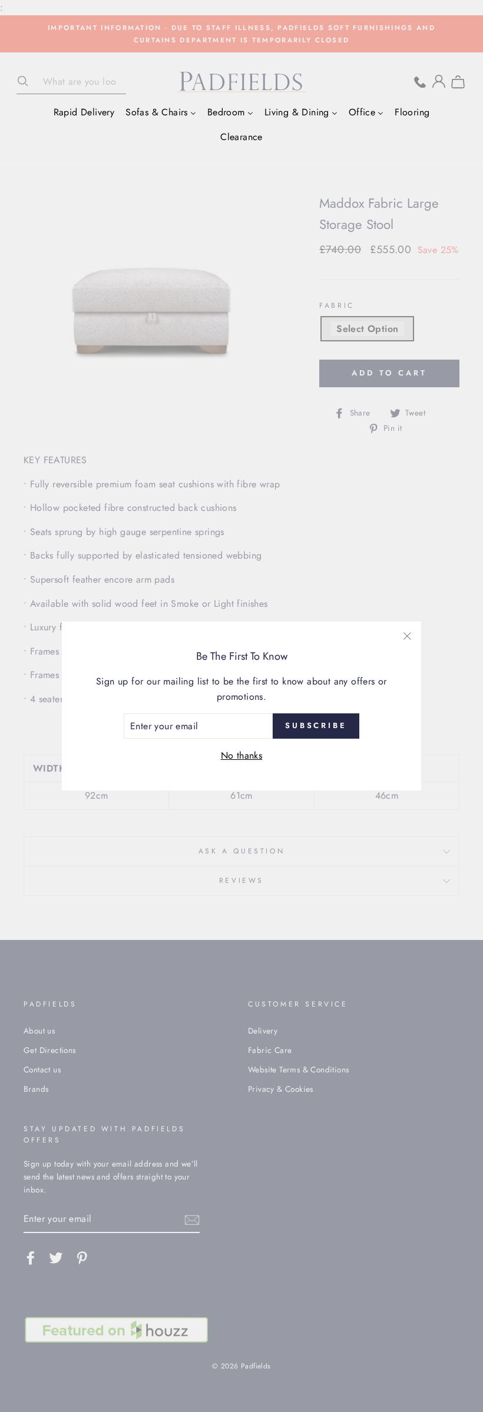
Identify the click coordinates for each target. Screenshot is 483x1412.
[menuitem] (84, 111)
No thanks (242, 755)
